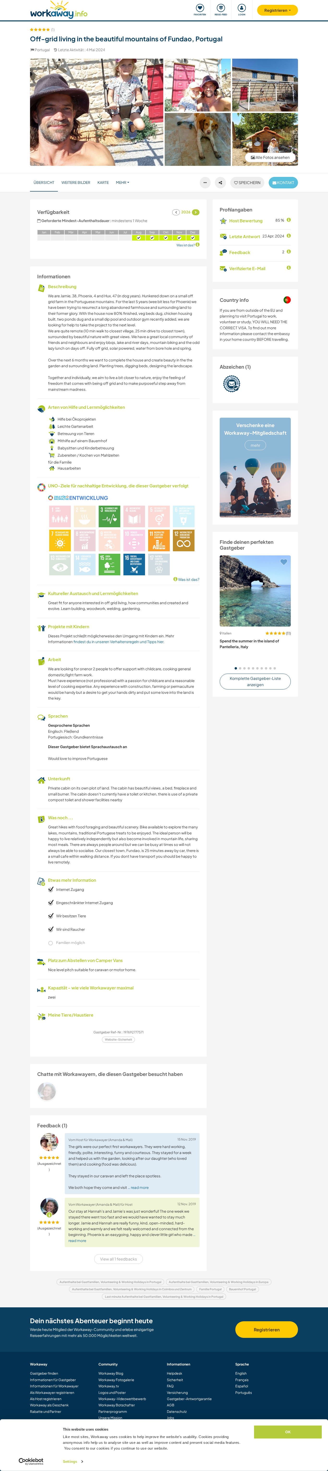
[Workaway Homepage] (59, 9)
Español (241, 1386)
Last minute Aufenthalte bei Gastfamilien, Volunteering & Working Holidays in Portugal (164, 1296)
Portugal (42, 49)
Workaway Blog (110, 1373)
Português (243, 1392)
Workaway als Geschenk (49, 1405)
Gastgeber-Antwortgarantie (189, 1399)
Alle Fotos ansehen (272, 157)
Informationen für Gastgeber (53, 1380)
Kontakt (285, 182)
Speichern (249, 182)
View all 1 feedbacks (118, 1258)
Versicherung (177, 1392)
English (241, 1373)
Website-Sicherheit (118, 1039)
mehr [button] (121, 182)
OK (288, 1432)
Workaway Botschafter (116, 1405)
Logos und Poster (112, 1392)
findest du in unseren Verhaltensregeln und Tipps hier (118, 641)
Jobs (170, 1417)
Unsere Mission (110, 1417)
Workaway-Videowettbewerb (122, 1399)
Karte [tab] (103, 182)
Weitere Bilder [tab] (75, 182)
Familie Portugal (210, 1289)
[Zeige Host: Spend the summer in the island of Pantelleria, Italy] (255, 591)
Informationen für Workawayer (54, 1386)
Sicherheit (175, 1380)
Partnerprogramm (112, 1411)
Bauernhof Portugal (242, 1289)
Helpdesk (174, 1373)
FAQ (170, 1386)
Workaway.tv (108, 1386)
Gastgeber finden (44, 1373)
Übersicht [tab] (44, 182)
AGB (170, 1405)
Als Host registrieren (45, 1399)
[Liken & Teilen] (220, 182)
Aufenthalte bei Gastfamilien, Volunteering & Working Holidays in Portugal (110, 1282)
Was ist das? (188, 579)
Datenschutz (177, 1411)
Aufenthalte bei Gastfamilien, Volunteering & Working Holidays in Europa (218, 1282)
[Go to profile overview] (118, 1091)
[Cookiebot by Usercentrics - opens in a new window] (31, 1461)
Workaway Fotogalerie (116, 1380)
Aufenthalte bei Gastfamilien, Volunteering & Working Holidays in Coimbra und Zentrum (132, 1289)
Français (242, 1380)
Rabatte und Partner (45, 1411)
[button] (236, 668)
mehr (255, 445)
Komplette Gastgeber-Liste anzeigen (255, 681)
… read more (138, 1187)
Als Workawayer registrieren (52, 1392)
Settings (70, 1461)
